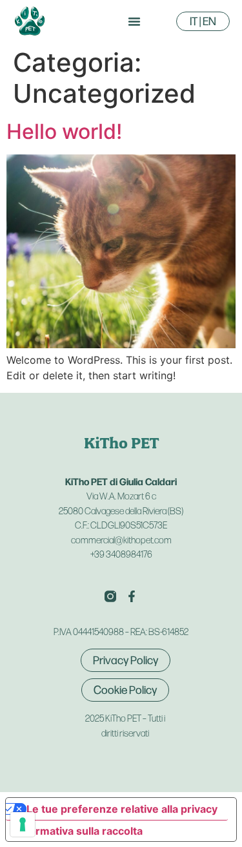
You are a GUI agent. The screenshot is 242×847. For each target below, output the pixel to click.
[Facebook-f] (131, 596)
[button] (134, 21)
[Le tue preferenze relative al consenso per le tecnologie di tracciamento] (22, 824)
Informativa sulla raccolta (79, 830)
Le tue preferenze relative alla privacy (121, 808)
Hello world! (64, 131)
